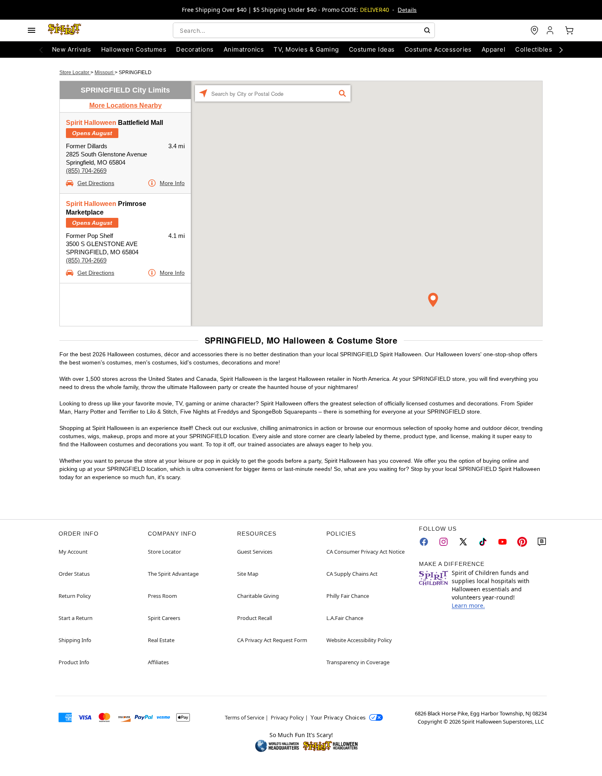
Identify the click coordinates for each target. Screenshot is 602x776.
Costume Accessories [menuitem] (438, 49)
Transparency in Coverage (357, 662)
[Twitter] (463, 542)
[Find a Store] (534, 30)
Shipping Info (75, 640)
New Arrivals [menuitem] (71, 49)
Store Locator (75, 72)
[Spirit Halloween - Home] (64, 30)
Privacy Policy (287, 717)
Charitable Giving (258, 596)
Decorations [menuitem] (194, 49)
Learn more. (468, 605)
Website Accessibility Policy (359, 640)
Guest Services (254, 551)
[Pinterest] (522, 542)
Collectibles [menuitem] (533, 49)
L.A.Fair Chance (344, 618)
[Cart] (569, 30)
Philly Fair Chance (347, 596)
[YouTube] (502, 542)
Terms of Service (244, 717)
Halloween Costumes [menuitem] (134, 49)
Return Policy (75, 596)
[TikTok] (483, 542)
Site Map (247, 573)
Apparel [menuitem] (493, 49)
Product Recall (254, 618)
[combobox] (304, 30)
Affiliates (158, 662)
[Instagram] (443, 542)
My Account (73, 551)
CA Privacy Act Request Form (272, 640)
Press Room (162, 596)
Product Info (74, 662)
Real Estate (161, 640)
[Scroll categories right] (561, 49)
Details (407, 10)
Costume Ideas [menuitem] (372, 49)
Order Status (74, 573)
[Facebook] (424, 542)
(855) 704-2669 (86, 170)
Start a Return (76, 618)
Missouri (105, 72)
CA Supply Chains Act (352, 573)
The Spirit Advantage (173, 573)
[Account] (550, 30)
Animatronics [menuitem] (244, 49)
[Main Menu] (31, 30)
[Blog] (542, 542)
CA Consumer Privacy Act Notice (365, 551)
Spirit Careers (164, 618)
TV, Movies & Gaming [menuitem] (306, 49)
